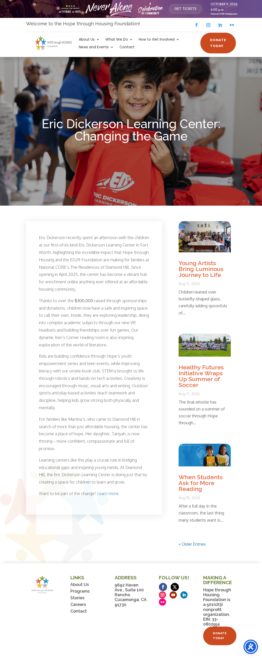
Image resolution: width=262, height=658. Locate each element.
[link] (185, 9)
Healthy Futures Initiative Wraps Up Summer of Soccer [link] (201, 376)
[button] (196, 25)
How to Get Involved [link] (156, 40)
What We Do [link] (116, 40)
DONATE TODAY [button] (218, 43)
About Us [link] (87, 40)
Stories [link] (77, 597)
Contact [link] (127, 47)
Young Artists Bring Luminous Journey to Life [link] (201, 269)
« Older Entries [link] (192, 544)
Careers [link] (78, 604)
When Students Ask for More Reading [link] (201, 483)
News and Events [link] (94, 47)
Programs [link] (80, 591)
